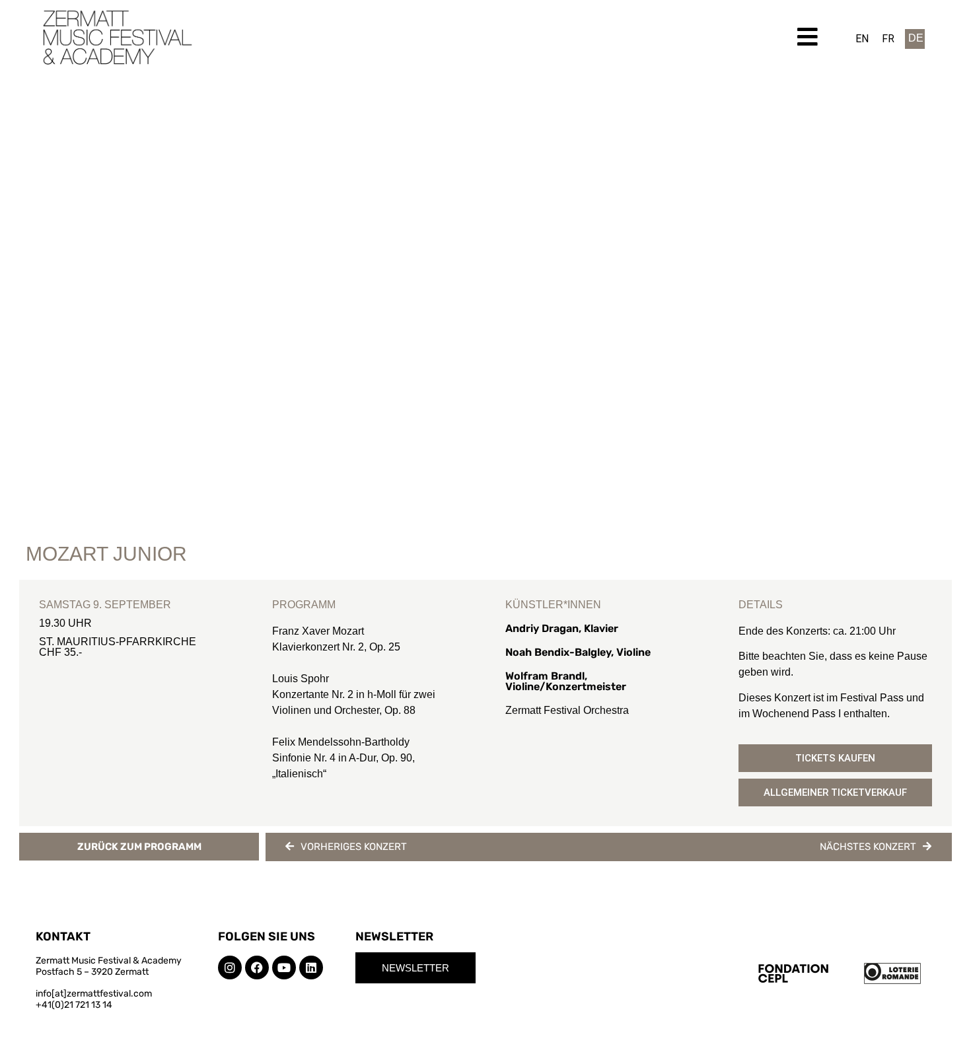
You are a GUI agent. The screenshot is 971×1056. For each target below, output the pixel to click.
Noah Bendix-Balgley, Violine (578, 652)
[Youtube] (284, 967)
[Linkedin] (311, 967)
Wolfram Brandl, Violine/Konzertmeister (565, 681)
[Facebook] (257, 967)
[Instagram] (230, 967)
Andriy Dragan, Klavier (561, 628)
